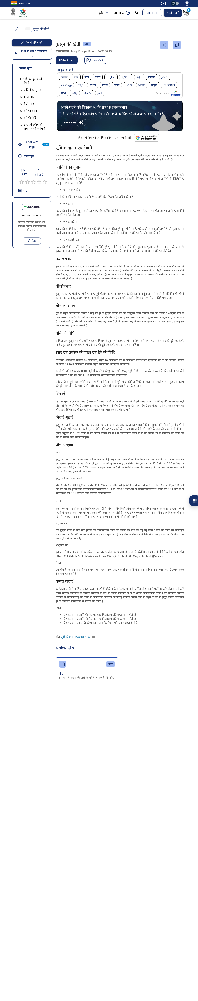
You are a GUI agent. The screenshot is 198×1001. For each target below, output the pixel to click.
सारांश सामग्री (70, 122)
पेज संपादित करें (34, 42)
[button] (32, 81)
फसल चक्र (28, 97)
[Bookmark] (177, 45)
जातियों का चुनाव (32, 90)
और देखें (32, 241)
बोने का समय (30, 110)
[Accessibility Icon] (187, 3)
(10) (25, 190)
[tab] (67, 60)
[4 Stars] (39, 182)
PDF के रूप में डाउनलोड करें (34, 53)
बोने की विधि (29, 117)
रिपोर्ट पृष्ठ (29, 156)
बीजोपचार (28, 104)
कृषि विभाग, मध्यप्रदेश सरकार (76, 637)
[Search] (137, 13)
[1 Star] (22, 182)
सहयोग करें (173, 13)
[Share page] (164, 45)
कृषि (100, 13)
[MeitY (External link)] (13, 12)
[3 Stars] (33, 182)
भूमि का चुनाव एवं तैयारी (32, 81)
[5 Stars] (45, 182)
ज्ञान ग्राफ (119, 13)
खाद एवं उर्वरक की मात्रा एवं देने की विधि (34, 126)
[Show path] (27, 28)
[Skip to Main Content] (163, 3)
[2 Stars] (27, 182)
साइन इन (152, 13)
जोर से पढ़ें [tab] (98, 60)
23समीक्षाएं (39, 172)
